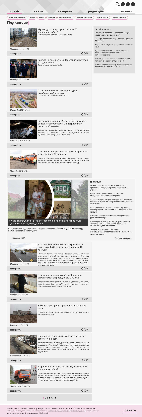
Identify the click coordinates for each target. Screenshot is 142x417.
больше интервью (123, 238)
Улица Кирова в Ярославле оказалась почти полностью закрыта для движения (113, 60)
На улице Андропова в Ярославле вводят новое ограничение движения (112, 34)
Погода (32, 17)
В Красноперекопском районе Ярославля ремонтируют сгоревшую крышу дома (60, 276)
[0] (85, 53)
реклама (125, 11)
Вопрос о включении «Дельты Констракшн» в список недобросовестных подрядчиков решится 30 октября (62, 124)
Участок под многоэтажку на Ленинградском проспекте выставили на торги (113, 66)
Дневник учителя (102, 17)
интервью (65, 11)
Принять (129, 410)
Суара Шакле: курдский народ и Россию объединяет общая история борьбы (106, 194)
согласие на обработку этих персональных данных (66, 411)
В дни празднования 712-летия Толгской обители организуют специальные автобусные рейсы (111, 53)
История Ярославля (65, 17)
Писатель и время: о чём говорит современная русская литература (109, 217)
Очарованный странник (84, 17)
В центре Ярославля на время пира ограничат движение (114, 40)
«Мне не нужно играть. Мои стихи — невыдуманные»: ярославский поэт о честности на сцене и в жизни (111, 232)
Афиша (41, 17)
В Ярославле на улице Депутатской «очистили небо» (114, 46)
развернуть (15, 53)
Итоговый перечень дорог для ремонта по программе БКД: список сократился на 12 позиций (61, 247)
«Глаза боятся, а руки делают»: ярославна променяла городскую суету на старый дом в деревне (45, 222)
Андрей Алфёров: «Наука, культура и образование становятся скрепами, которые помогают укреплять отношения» (112, 201)
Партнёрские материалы (17, 17)
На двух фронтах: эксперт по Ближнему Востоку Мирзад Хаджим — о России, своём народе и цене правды (111, 209)
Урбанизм (51, 17)
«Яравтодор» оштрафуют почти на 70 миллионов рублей (57, 30)
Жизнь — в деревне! (119, 17)
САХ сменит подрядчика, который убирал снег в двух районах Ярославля (62, 153)
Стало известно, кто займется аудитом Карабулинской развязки (58, 91)
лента (38, 11)
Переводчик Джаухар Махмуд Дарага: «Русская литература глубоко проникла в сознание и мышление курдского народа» (110, 224)
